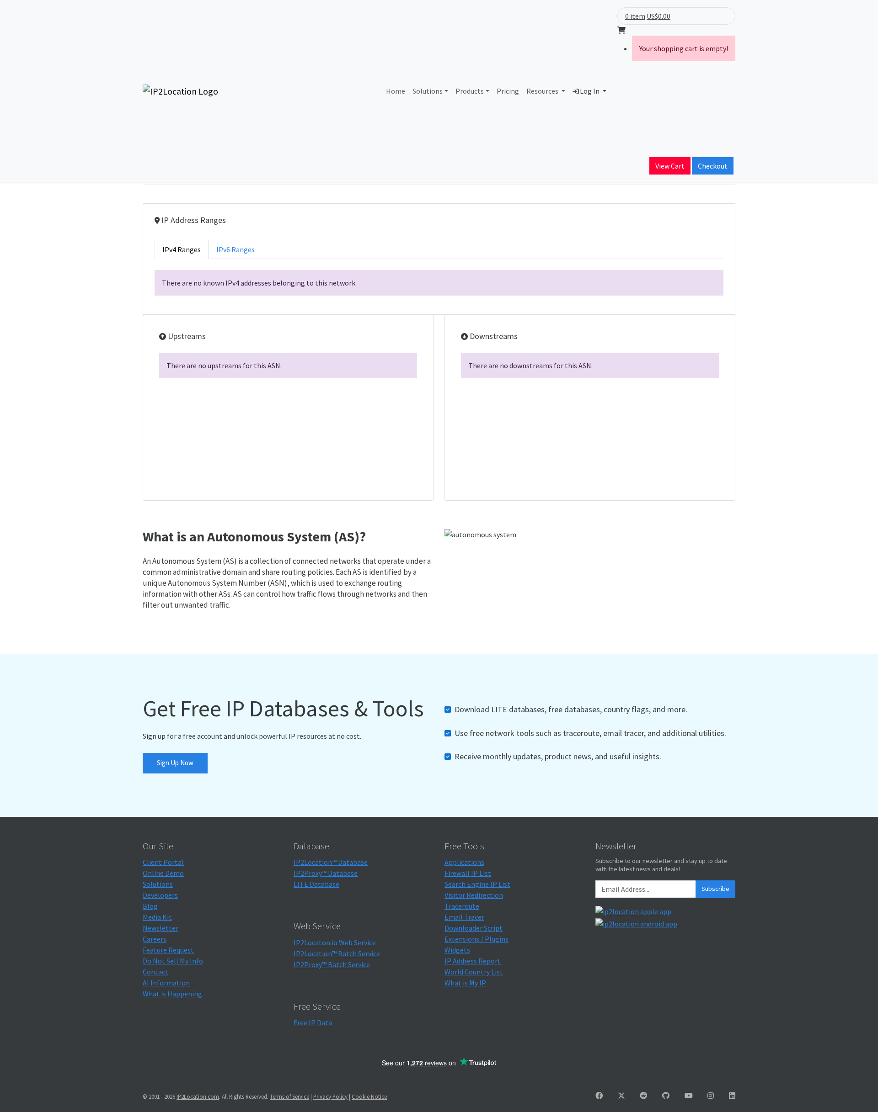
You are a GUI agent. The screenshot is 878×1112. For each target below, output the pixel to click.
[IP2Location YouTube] (689, 1095)
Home (395, 90)
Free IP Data (313, 1022)
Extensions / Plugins (476, 938)
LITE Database (316, 884)
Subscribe (715, 888)
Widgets (457, 949)
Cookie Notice (369, 1096)
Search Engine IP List (477, 884)
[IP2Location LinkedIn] (732, 1095)
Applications (464, 862)
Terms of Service (289, 1096)
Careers (154, 938)
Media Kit (157, 916)
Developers (160, 895)
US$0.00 (658, 16)
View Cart (670, 165)
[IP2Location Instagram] (710, 1095)
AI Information (166, 982)
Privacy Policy (330, 1096)
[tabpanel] (439, 283)
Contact (155, 971)
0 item (635, 16)
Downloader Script (473, 927)
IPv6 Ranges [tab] (235, 249)
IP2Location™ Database (331, 862)
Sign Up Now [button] (175, 762)
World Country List (473, 971)
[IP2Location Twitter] (621, 1095)
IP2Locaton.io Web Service (335, 942)
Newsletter (160, 927)
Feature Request (168, 949)
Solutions (427, 90)
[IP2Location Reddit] (643, 1095)
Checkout (713, 165)
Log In (589, 90)
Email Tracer (464, 916)
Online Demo (163, 873)
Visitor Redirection (473, 895)
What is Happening (172, 993)
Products (469, 90)
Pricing (508, 90)
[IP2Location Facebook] (599, 1095)
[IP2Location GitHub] (665, 1095)
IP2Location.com (198, 1096)
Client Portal (163, 862)
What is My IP (465, 982)
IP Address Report (472, 960)
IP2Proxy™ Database (326, 873)
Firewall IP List (467, 873)
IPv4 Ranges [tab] (181, 249)
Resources (543, 90)
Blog (150, 906)
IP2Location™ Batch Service (337, 953)
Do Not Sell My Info (173, 960)
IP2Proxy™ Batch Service (332, 964)
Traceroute (461, 906)
